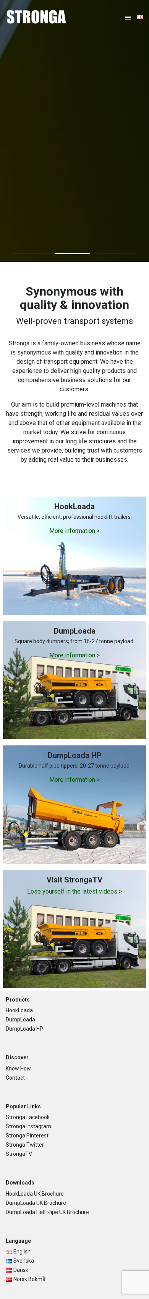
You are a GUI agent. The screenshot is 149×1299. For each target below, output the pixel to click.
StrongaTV (19, 1154)
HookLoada (19, 1010)
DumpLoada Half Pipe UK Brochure (47, 1212)
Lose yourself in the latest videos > (74, 891)
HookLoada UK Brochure (35, 1194)
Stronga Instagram (28, 1126)
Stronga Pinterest (27, 1135)
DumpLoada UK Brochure (36, 1203)
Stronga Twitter (25, 1145)
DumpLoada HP (24, 1029)
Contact (15, 1078)
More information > (74, 530)
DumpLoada (20, 1019)
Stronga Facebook (28, 1117)
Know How (18, 1068)
